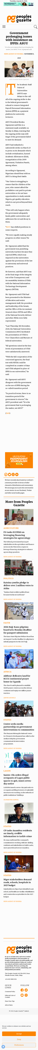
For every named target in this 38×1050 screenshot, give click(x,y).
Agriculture (11, 528)
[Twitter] (9, 474)
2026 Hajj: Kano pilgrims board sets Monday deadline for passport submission (18, 630)
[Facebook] (5, 474)
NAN (8, 413)
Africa (7, 672)
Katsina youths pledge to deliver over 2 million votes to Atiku (18, 585)
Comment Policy (10, 991)
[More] (16, 474)
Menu (13, 27)
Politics (9, 578)
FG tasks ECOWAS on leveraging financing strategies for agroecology (17, 535)
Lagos (7, 771)
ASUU (8, 227)
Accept (19, 1034)
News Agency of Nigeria (13, 54)
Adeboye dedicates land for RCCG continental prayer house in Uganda (17, 679)
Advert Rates (9, 1005)
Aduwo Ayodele (10, 698)
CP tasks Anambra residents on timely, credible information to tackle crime (18, 833)
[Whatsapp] (13, 474)
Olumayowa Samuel (11, 800)
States (7, 720)
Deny (19, 1039)
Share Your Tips (10, 1001)
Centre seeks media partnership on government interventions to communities (19, 727)
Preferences (19, 1045)
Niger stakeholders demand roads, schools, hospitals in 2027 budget (17, 882)
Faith (7, 623)
